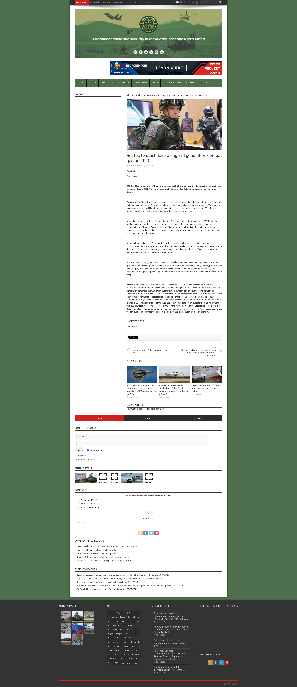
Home (132, 95)
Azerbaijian (112, 617)
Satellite (125, 650)
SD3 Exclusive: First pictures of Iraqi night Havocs (115, 546)
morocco (125, 642)
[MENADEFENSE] (148, 56)
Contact (202, 83)
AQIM (128, 613)
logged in (142, 409)
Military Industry (144, 95)
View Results (148, 518)
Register (82, 455)
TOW (122, 659)
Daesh (136, 630)
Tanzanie (125, 655)
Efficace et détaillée (89, 500)
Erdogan (118, 634)
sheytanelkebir (83, 546)
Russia (133, 646)
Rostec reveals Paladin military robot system (150, 350)
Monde (155, 83)
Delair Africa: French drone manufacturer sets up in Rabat (205, 388)
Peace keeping (114, 646)
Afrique (125, 83)
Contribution (127, 625)
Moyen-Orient (140, 83)
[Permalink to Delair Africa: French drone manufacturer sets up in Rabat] (207, 382)
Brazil (123, 621)
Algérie (92, 83)
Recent (148, 418)
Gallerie (190, 83)
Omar (79, 557)
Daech (128, 630)
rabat (126, 646)
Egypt (110, 634)
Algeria (120, 613)
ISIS (136, 634)
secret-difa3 (82, 560)
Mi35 (130, 638)
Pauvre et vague (88, 504)
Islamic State (113, 638)
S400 (110, 650)
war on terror (132, 663)
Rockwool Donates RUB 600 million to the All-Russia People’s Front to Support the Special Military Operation (136, 2)
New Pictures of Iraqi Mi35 (104, 550)
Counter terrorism (115, 630)
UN (137, 659)
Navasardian (136, 642)
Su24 (110, 655)
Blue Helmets (133, 617)
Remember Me (95, 450)
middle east (113, 642)
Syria (117, 655)
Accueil (80, 83)
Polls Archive (82, 522)
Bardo (122, 617)
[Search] (220, 2)
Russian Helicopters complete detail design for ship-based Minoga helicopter (198, 351)
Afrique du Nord (109, 83)
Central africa (133, 621)
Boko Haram (113, 621)
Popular (99, 418)
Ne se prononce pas (90, 507)
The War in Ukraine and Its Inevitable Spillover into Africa (102, 589)
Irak (126, 634)
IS (131, 634)
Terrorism (136, 655)
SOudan (135, 650)
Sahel (117, 650)
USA (110, 663)
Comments (198, 418)
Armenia (136, 613)
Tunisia (130, 659)
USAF (116, 663)
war (123, 663)
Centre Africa (113, 625)
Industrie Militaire (172, 83)
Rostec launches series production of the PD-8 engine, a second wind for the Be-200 (174, 389)
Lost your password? (87, 459)
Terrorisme (112, 659)
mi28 (124, 638)
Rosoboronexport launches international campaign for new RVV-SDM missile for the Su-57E (142, 389)
